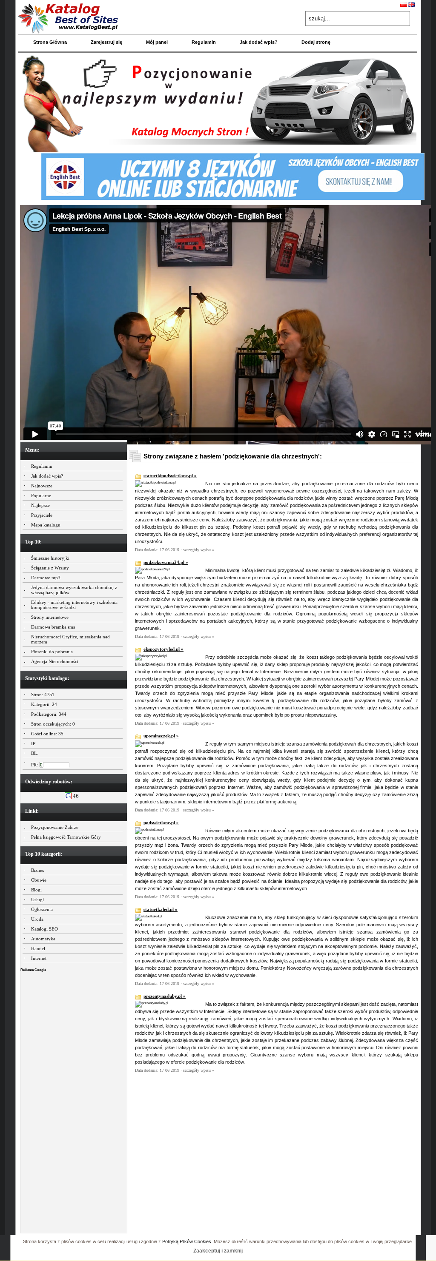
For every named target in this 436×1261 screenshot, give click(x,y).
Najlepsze (40, 505)
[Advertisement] (73, 1100)
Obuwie (38, 879)
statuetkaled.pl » (160, 909)
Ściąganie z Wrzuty (50, 567)
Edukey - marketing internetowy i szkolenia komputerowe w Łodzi (74, 605)
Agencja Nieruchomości (54, 661)
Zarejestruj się (106, 42)
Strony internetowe (50, 617)
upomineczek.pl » (161, 735)
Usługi (37, 899)
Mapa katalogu (45, 524)
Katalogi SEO (44, 928)
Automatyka (43, 938)
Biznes (37, 870)
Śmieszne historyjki (50, 558)
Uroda (37, 919)
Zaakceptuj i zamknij (218, 1251)
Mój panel (157, 42)
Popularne (41, 495)
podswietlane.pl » (161, 822)
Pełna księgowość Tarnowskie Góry (66, 837)
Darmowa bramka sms (53, 626)
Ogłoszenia (42, 909)
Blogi (36, 889)
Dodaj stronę (315, 42)
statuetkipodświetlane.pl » (170, 475)
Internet (38, 958)
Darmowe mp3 (45, 577)
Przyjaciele (41, 515)
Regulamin (204, 42)
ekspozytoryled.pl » (163, 649)
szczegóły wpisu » (198, 549)
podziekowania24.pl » (165, 562)
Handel (38, 948)
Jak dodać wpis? (259, 42)
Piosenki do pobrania (52, 651)
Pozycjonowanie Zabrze (54, 827)
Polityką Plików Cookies (186, 1241)
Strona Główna (50, 42)
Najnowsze (41, 485)
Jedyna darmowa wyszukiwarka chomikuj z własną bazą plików (74, 590)
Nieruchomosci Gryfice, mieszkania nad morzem (70, 639)
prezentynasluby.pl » (164, 996)
